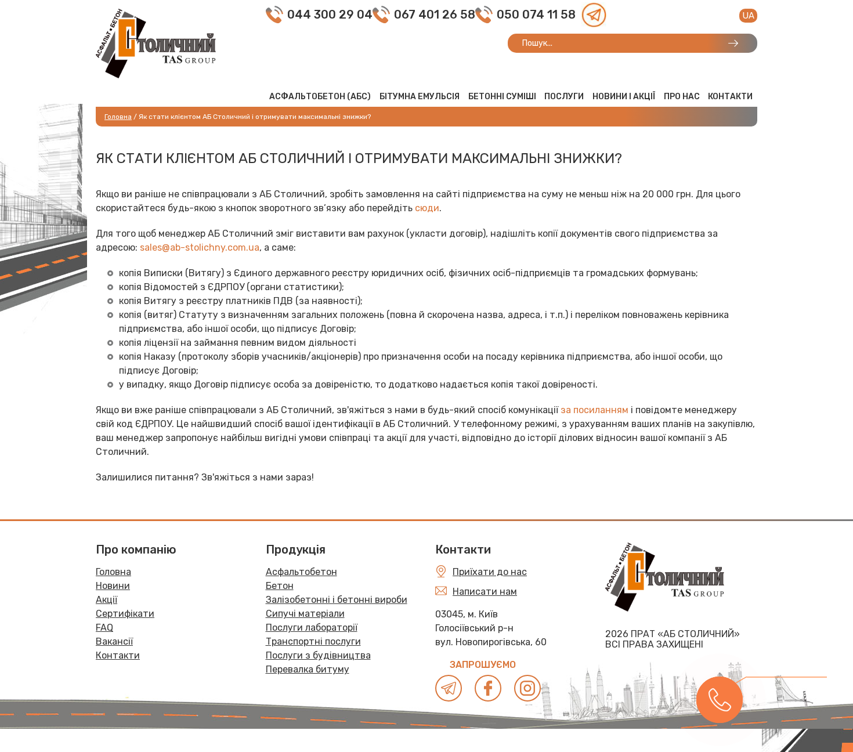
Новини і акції (623, 97)
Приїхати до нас (490, 571)
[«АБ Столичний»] (156, 42)
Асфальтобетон (301, 571)
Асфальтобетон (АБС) (320, 97)
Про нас (682, 97)
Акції (106, 599)
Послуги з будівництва (318, 655)
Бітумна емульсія (419, 97)
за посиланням (594, 409)
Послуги (564, 97)
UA (748, 15)
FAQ (104, 627)
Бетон (280, 585)
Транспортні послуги (313, 641)
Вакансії (114, 641)
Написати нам (485, 591)
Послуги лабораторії (311, 627)
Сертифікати (125, 613)
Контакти (730, 97)
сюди (427, 208)
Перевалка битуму (307, 669)
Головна (113, 571)
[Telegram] (593, 14)
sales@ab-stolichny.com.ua (199, 247)
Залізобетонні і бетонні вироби (336, 599)
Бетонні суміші (502, 97)
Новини (113, 585)
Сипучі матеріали (305, 613)
